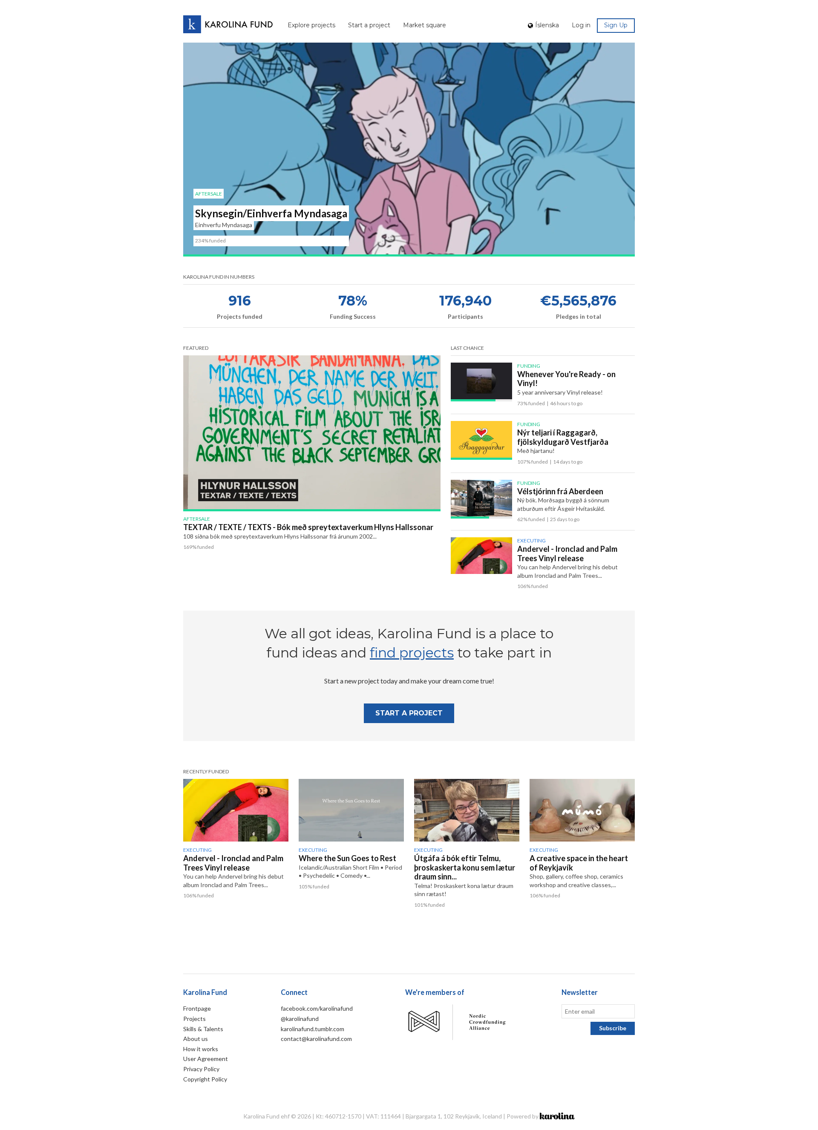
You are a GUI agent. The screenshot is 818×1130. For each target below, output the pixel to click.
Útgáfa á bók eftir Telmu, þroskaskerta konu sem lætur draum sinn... (464, 867)
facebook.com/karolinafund (317, 1008)
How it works (200, 1048)
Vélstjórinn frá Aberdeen (560, 491)
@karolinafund (300, 1018)
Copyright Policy (205, 1079)
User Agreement (205, 1058)
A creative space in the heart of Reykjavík (579, 862)
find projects (412, 652)
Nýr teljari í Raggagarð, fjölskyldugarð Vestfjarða (562, 437)
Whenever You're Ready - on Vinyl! (566, 378)
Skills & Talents (203, 1028)
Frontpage (197, 1008)
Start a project (369, 25)
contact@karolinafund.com (316, 1038)
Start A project (409, 713)
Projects (194, 1018)
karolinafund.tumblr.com (312, 1028)
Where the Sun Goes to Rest (347, 858)
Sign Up (616, 25)
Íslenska (547, 25)
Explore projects (311, 25)
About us (195, 1038)
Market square (424, 25)
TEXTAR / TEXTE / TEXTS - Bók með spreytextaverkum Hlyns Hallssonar (308, 527)
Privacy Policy (201, 1068)
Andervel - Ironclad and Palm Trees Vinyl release (567, 553)
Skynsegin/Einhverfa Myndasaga (271, 213)
